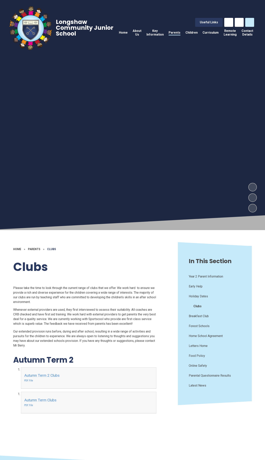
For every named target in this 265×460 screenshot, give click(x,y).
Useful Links (209, 22)
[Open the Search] (249, 22)
